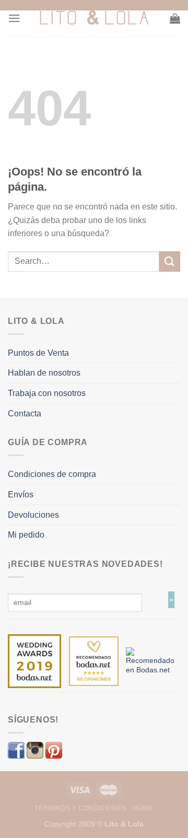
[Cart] (175, 18)
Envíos (20, 494)
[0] (34, 660)
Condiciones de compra (52, 474)
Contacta (24, 413)
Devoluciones (33, 514)
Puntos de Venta (38, 352)
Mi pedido (26, 534)
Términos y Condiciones (80, 808)
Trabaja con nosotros (47, 393)
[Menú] (14, 18)
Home (143, 808)
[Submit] (169, 261)
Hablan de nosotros (44, 372)
